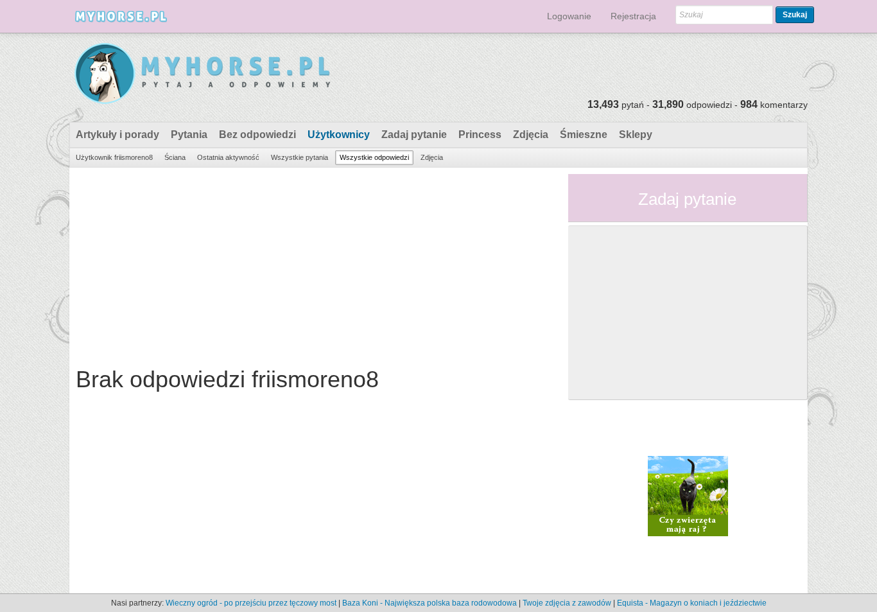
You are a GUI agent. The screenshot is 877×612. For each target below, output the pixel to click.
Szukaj (795, 14)
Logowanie (569, 16)
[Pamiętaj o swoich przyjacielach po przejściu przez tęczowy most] (688, 495)
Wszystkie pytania (299, 157)
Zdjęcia (530, 134)
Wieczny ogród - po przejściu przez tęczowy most (251, 603)
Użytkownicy (339, 134)
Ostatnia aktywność (228, 157)
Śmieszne (583, 134)
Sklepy (635, 134)
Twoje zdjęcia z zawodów (567, 603)
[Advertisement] (314, 264)
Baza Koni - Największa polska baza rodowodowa (429, 603)
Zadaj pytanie (414, 134)
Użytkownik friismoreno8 (114, 157)
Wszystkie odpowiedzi (374, 157)
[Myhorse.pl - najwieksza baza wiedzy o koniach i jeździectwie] (203, 74)
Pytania (189, 134)
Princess (479, 134)
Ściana (175, 157)
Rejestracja (633, 16)
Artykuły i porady (117, 134)
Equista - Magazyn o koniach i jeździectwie (692, 603)
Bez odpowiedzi (257, 134)
